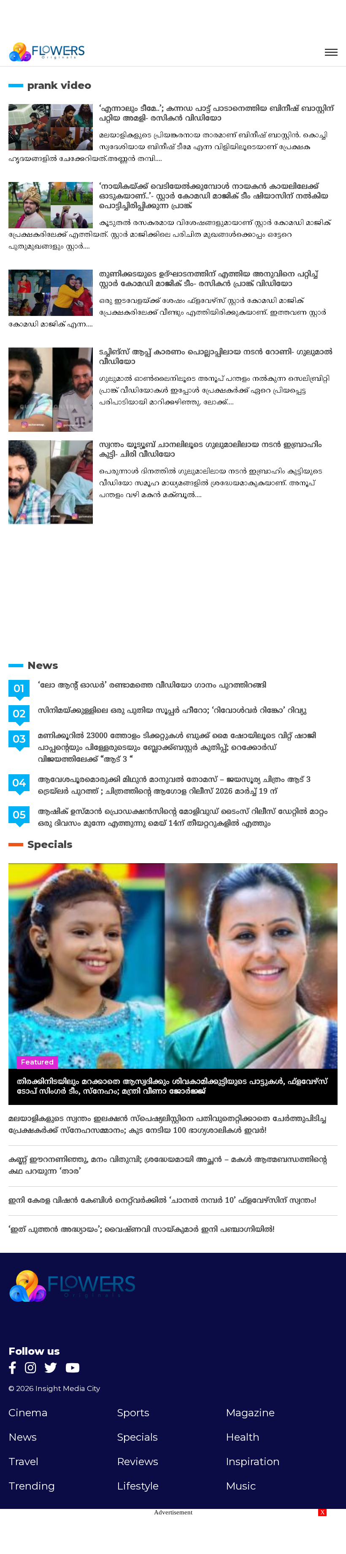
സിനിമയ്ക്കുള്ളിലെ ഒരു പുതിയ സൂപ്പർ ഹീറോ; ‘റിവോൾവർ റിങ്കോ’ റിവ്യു (172, 711)
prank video (59, 85)
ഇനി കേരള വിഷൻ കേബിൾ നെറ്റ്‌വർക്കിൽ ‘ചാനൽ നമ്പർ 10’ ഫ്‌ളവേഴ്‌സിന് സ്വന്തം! (162, 1201)
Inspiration (253, 1462)
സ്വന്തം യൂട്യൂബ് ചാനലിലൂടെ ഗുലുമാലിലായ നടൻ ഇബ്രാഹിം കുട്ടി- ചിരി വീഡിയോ (210, 450)
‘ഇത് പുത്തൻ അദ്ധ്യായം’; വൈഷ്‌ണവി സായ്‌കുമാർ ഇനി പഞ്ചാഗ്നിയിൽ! (141, 1230)
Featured (37, 1062)
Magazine (250, 1413)
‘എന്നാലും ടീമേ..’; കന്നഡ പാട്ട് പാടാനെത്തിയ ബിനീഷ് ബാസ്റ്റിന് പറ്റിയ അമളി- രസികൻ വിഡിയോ (216, 113)
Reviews (137, 1462)
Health (243, 1437)
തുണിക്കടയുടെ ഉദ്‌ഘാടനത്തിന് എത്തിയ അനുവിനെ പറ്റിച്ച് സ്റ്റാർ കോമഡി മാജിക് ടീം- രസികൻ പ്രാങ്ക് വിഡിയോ (208, 279)
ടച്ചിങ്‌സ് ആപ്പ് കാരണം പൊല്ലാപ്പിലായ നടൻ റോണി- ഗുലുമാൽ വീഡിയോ (215, 357)
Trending (31, 1486)
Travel (23, 1462)
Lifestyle (138, 1486)
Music (241, 1486)
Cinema (28, 1413)
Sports (133, 1413)
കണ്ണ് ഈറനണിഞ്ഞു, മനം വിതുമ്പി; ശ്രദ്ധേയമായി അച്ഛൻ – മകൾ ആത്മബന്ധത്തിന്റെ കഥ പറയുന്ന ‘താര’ (167, 1166)
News (42, 665)
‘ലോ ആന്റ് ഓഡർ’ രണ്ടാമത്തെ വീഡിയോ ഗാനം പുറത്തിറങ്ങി (152, 685)
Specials (50, 844)
